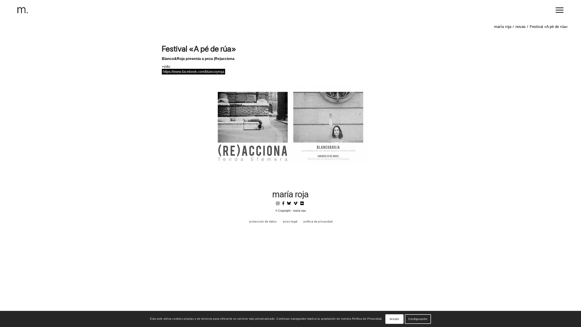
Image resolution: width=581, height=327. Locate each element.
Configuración (418, 319)
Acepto (394, 319)
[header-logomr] (22, 10)
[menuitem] (558, 10)
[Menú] (558, 10)
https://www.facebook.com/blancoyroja (193, 72)
